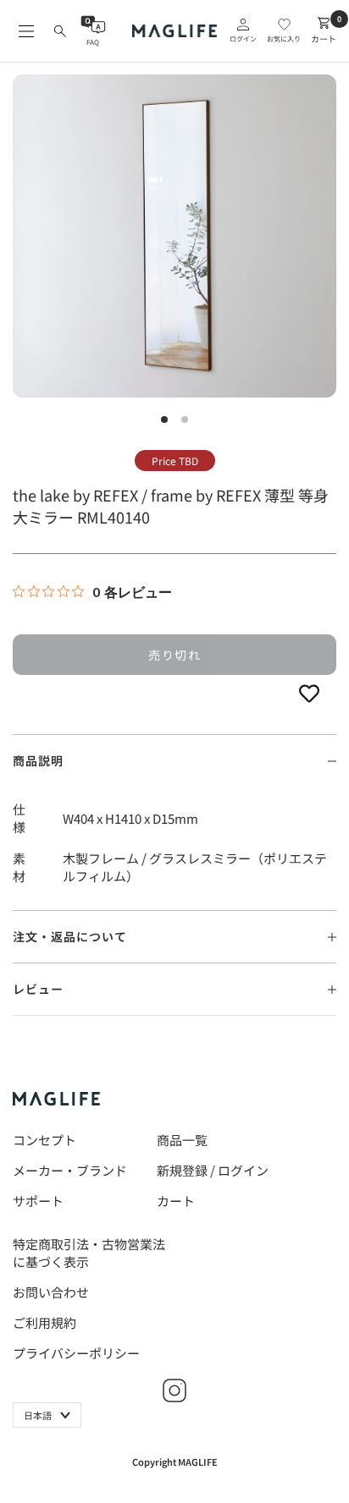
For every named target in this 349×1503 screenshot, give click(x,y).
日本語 (38, 1415)
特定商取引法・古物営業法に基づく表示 (89, 1252)
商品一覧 (182, 1140)
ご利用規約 (44, 1322)
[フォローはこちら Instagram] (174, 1390)
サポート (38, 1201)
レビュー (38, 988)
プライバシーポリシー (76, 1353)
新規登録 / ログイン (213, 1170)
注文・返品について (70, 936)
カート (176, 1201)
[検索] (60, 31)
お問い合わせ (51, 1292)
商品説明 (38, 760)
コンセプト (44, 1140)
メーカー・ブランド (70, 1170)
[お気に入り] (309, 692)
